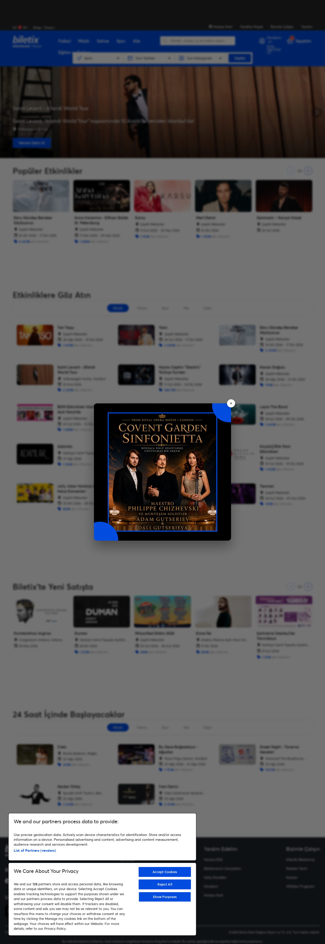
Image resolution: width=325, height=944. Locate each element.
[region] (102, 874)
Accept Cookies (165, 872)
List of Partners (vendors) (35, 850)
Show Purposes (165, 896)
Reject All (164, 884)
